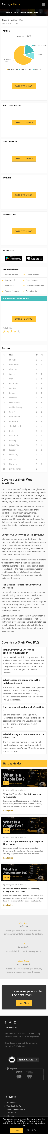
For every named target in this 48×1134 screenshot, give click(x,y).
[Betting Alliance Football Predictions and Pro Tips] (15, 258)
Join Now (24, 1003)
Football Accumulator (16, 1109)
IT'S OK (16, 1130)
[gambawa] (24, 1061)
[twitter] (11, 1022)
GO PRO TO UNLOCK (24, 86)
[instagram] (16, 1022)
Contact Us (11, 1112)
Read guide (8, 811)
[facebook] (7, 1022)
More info (31, 1130)
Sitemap (10, 1116)
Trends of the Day (14, 1106)
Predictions (12, 1102)
